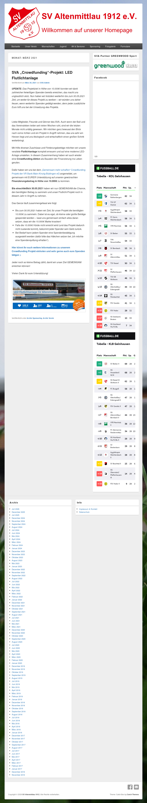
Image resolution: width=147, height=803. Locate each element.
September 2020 (18, 638)
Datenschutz (84, 512)
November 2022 (18, 572)
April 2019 (16, 690)
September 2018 (18, 711)
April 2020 (16, 654)
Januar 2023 (17, 566)
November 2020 (18, 632)
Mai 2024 (15, 536)
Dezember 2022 (18, 569)
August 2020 (17, 641)
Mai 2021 (15, 623)
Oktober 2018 (17, 708)
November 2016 (18, 774)
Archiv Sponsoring (34, 318)
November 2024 (18, 521)
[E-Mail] (136, 787)
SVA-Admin (45, 82)
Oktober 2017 (17, 741)
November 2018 (18, 705)
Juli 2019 (15, 681)
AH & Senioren (78, 46)
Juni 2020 (16, 648)
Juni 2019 (16, 684)
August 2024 (17, 527)
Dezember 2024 (18, 518)
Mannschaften (48, 46)
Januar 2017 (17, 768)
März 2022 (16, 593)
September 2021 (18, 611)
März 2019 (16, 693)
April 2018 (16, 726)
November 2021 (18, 605)
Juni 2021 (16, 620)
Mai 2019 (15, 687)
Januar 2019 (17, 699)
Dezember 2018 (18, 702)
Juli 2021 (15, 617)
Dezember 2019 (18, 666)
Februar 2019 (17, 696)
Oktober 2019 (17, 672)
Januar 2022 (17, 599)
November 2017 (18, 738)
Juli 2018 (15, 717)
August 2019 (17, 678)
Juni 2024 (16, 533)
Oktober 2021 (17, 608)
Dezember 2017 (18, 735)
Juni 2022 (16, 584)
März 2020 (16, 657)
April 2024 (16, 539)
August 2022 (17, 578)
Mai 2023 (15, 563)
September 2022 (18, 575)
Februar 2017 (17, 765)
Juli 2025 (15, 515)
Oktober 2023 (17, 557)
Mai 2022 (15, 587)
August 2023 (17, 560)
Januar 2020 (17, 663)
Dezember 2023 (18, 551)
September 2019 (18, 675)
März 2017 (16, 762)
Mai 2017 (15, 756)
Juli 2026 (15, 509)
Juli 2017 (15, 750)
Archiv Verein (48, 318)
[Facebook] (130, 787)
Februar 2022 (17, 596)
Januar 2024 (17, 548)
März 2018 (16, 729)
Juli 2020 (15, 645)
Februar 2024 (17, 545)
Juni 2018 (16, 720)
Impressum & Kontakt (88, 509)
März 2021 (16, 626)
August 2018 (17, 714)
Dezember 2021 (18, 602)
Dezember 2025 (18, 512)
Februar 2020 (17, 660)
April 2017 (16, 759)
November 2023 (18, 554)
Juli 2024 (15, 530)
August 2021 (17, 614)
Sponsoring (95, 46)
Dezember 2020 (18, 629)
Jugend (63, 46)
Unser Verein (31, 46)
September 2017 (18, 744)
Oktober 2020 (17, 635)
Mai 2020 (15, 651)
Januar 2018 (17, 732)
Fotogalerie (110, 46)
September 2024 (18, 524)
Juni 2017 (16, 753)
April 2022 (16, 590)
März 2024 (16, 542)
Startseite (15, 46)
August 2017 (17, 747)
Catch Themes (133, 794)
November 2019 (18, 669)
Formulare (125, 46)
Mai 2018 (15, 723)
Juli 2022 (15, 581)
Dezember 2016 (18, 771)
